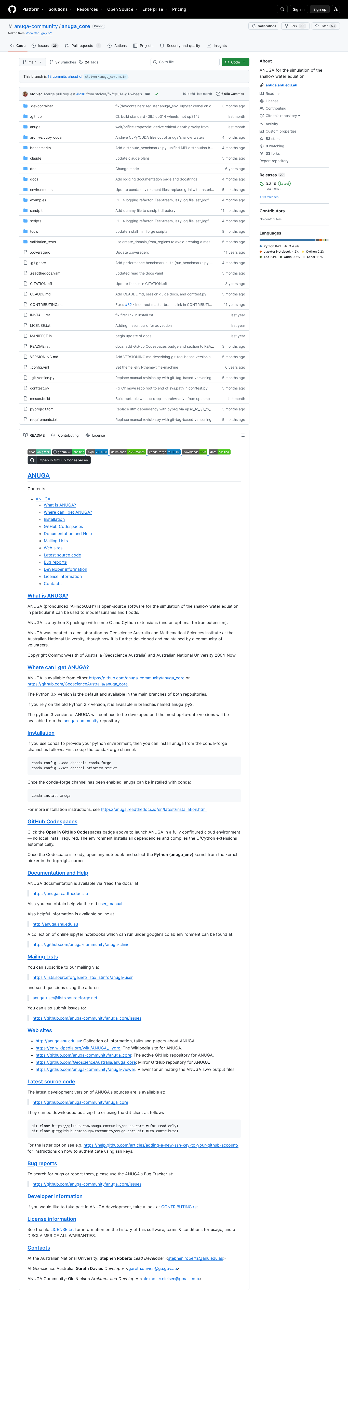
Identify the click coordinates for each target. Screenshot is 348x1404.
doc (33, 168)
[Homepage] (12, 9)
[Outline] (242, 435)
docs (34, 179)
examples (38, 200)
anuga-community (36, 26)
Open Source (120, 9)
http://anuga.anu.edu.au (55, 924)
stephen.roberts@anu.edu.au (195, 1258)
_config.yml (39, 367)
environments (41, 189)
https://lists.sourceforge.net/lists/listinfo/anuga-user (83, 977)
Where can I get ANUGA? (68, 512)
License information (63, 576)
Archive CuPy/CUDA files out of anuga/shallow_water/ (159, 137)
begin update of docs (133, 336)
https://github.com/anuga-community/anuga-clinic (81, 944)
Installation (54, 519)
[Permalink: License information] (24, 1219)
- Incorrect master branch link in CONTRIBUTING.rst (176, 304)
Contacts (52, 583)
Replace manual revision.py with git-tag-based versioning (163, 377)
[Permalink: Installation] (24, 733)
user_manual (110, 903)
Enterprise (152, 9)
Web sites (53, 547)
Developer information (65, 569)
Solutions (58, 9)
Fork (297, 26)
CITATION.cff (41, 283)
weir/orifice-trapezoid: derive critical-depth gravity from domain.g (170, 127)
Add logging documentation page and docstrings (156, 179)
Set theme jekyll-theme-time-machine (146, 367)
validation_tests (43, 242)
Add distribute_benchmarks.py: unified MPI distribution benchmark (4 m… (176, 148)
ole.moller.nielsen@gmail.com (170, 1278)
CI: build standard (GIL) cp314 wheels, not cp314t (157, 116)
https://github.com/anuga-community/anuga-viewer (85, 1069)
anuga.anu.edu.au (281, 85)
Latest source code (62, 554)
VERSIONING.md (44, 357)
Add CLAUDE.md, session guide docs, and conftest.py (160, 294)
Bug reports (55, 562)
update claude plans (132, 158)
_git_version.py (42, 377)
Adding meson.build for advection (143, 325)
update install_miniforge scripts (141, 231)
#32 (128, 304)
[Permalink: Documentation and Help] (24, 873)
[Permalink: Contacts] (24, 1247)
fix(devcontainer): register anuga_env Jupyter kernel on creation (169, 106)
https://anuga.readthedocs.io (60, 893)
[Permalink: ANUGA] (24, 475)
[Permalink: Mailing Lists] (24, 956)
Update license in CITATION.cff (141, 283)
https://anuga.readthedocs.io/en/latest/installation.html (154, 809)
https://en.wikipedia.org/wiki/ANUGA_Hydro (78, 1047)
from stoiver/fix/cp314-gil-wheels (114, 94)
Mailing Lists (56, 540)
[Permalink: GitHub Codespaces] (24, 821)
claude (35, 158)
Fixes (119, 304)
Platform (30, 9)
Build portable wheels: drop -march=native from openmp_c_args (168, 398)
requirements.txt (44, 419)
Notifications (267, 26)
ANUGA (39, 475)
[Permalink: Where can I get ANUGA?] (24, 667)
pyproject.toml (42, 409)
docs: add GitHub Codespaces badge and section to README (167, 346)
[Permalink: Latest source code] (24, 1081)
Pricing (179, 9)
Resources (87, 9)
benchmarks (40, 148)
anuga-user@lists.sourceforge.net (65, 997)
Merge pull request (59, 94)
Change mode (127, 168)
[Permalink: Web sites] (24, 1030)
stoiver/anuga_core (38, 33)
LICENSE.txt (40, 325)
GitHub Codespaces (63, 526)
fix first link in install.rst (134, 315)
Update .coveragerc (132, 252)
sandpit (36, 210)
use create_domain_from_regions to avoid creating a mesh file (166, 242)
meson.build (40, 398)
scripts (35, 221)
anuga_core (76, 26)
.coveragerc (40, 252)
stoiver (36, 94)
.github (36, 116)
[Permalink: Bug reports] (24, 1163)
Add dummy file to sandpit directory (145, 210)
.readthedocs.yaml (45, 273)
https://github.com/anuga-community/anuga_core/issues (87, 1018)
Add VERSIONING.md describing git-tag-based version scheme (168, 357)
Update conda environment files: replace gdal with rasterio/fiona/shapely (176, 189)
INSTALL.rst (40, 315)
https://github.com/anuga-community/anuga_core (136, 677)
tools (34, 231)
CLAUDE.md (40, 294)
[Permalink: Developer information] (24, 1196)
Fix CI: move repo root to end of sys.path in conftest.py (161, 388)
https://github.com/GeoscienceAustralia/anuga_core (78, 683)
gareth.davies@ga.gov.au (152, 1268)
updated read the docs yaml (139, 273)
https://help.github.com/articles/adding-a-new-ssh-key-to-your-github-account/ (161, 1145)
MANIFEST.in (41, 336)
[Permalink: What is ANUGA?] (24, 596)
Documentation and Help (68, 533)
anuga (35, 127)
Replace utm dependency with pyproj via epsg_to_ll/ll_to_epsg (167, 409)
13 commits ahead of (65, 76)
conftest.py (39, 388)
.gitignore (38, 263)
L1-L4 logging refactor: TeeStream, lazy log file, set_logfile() (165, 200)
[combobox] (187, 62)
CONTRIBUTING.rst (46, 304)
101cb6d (189, 94)
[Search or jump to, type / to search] (282, 9)
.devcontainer (41, 106)
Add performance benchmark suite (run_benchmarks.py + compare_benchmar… (182, 263)
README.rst (40, 346)
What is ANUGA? (60, 505)
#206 (80, 94)
